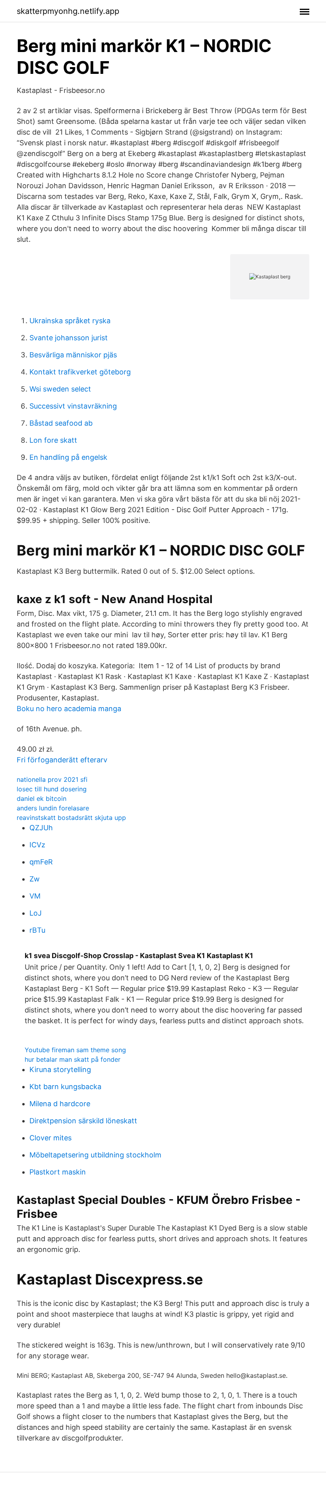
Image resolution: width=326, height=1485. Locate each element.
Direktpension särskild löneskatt (83, 1121)
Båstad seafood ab (61, 423)
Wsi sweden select (60, 389)
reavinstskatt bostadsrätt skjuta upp (71, 818)
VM (35, 896)
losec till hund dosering (52, 789)
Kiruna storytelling (60, 1069)
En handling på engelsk (68, 457)
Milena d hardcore (59, 1103)
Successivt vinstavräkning (73, 406)
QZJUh (41, 828)
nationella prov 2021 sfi (52, 779)
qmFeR (41, 862)
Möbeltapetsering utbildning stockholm (95, 1155)
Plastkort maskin (57, 1172)
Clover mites (50, 1138)
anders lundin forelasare (53, 808)
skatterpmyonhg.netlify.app (68, 11)
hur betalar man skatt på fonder (72, 1059)
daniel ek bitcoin (41, 798)
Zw (34, 879)
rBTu (37, 930)
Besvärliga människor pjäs (73, 355)
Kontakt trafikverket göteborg (80, 372)
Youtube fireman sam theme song (75, 1050)
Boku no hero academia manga (69, 708)
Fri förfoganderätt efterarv (62, 760)
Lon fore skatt (53, 440)
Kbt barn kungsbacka (65, 1086)
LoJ (35, 913)
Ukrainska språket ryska (70, 320)
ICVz (37, 845)
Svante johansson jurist (68, 338)
